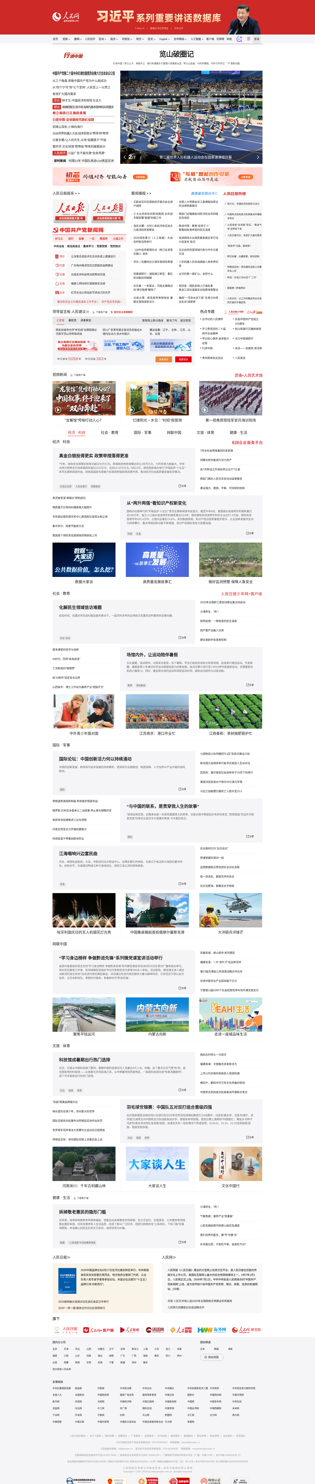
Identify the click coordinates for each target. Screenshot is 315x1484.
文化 (62, 1090)
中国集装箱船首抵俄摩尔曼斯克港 (157, 932)
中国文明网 (238, 1394)
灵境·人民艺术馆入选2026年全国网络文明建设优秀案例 (200, 1301)
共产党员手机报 (111, 301)
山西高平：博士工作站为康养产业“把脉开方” (78, 687)
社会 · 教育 (109, 433)
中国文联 (79, 1421)
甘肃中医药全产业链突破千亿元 (218, 981)
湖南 (111, 1355)
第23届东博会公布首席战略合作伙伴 (221, 971)
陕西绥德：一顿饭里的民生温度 (218, 621)
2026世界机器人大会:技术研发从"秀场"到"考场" (80, 133)
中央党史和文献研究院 (243, 1388)
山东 (77, 1355)
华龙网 (78, 1415)
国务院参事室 (149, 1394)
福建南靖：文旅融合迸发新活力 (218, 1064)
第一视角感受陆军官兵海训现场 (230, 420)
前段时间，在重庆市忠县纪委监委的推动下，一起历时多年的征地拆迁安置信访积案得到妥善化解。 (117, 615)
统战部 (78, 1388)
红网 (122, 1415)
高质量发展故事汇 (157, 582)
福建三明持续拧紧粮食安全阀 (88, 283)
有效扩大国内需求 (64, 94)
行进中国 (207, 348)
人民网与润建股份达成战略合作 (186, 1307)
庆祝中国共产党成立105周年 (247, 321)
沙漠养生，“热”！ (210, 611)
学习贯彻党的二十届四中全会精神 (214, 331)
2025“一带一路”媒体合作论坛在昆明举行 (81, 1308)
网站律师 (214, 1436)
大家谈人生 (157, 1186)
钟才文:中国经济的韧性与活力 (81, 100)
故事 (81, 238)
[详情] (176, 1289)
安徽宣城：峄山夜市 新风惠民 (217, 952)
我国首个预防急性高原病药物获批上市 (74, 535)
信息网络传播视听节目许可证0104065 (86, 1461)
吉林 (122, 1349)
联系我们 (240, 1436)
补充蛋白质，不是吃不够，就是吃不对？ (223, 1244)
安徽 (179, 1349)
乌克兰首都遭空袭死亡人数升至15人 (221, 791)
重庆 (156, 1355)
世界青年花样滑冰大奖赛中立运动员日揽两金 (78, 1130)
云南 (157, 333)
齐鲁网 (100, 1415)
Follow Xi (140, 28)
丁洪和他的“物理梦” (63, 668)
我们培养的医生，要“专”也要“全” (219, 1235)
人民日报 (59, 1257)
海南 (145, 1355)
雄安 (145, 1362)
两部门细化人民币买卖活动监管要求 (221, 478)
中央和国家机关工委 (197, 1388)
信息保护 (227, 1436)
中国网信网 (215, 1394)
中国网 (190, 1401)
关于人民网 (95, 1436)
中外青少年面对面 (84, 733)
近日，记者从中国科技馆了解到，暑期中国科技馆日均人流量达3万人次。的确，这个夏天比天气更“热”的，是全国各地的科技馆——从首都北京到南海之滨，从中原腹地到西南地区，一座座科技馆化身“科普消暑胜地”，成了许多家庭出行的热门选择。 (122, 1072)
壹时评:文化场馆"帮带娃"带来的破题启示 (78, 146)
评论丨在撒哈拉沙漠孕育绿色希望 (153, 261)
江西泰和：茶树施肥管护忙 (230, 733)
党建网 (190, 1421)
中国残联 (57, 1421)
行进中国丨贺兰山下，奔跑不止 (129, 63)
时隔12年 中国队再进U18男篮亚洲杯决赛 (69, 161)
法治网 (78, 1408)
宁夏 (111, 1362)
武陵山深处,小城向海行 (67, 127)
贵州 (179, 1355)
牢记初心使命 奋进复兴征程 (215, 341)
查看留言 (163, 359)
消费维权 (95, 486)
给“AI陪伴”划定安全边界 (66, 677)
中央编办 (169, 1388)
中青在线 (237, 1401)
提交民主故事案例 (123, 312)
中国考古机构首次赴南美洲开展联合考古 (244, 216)
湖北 (100, 1355)
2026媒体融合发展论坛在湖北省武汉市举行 (83, 1301)
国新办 (190, 1394)
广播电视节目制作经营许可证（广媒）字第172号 (187, 1455)
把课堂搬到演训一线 (212, 857)
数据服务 (188, 1436)
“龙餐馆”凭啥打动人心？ (84, 420)
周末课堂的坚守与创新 (65, 649)
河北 (77, 1349)
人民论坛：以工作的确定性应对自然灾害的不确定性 (244, 300)
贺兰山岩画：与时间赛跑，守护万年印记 (204, 63)
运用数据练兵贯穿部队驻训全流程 (220, 867)
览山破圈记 (176, 54)
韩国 (216, 1349)
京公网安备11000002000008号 (232, 1461)
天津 (66, 1349)
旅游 (71, 1090)
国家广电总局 (127, 1394)
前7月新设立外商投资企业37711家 (220, 469)
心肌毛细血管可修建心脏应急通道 (220, 1225)
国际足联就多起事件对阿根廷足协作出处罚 (77, 1120)
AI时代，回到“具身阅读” (66, 659)
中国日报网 (148, 1401)
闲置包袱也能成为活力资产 (216, 460)
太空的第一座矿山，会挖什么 (196, 273)
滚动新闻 (140, 685)
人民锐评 (90, 39)
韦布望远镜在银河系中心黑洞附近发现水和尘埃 (80, 516)
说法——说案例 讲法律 (248, 348)
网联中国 (174, 433)
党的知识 (115, 246)
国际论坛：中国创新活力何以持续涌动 (95, 759)
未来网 (235, 1408)
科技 (130, 533)
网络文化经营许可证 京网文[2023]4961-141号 (131, 1461)
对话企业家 (66, 486)
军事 (66, 745)
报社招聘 (109, 1436)
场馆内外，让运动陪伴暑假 (152, 655)
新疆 (122, 1362)
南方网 (235, 1415)
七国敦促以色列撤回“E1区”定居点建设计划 (225, 753)
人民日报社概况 (78, 1436)
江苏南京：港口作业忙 (157, 733)
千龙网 (55, 1415)
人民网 (167, 1257)
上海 (145, 1349)
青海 (100, 1362)
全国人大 (57, 1394)
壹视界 (104, 238)
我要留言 (183, 359)
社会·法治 (65, 638)
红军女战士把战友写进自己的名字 (90, 292)
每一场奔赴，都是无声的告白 (217, 876)
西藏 (66, 1362)
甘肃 (88, 1362)
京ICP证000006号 (204, 1461)
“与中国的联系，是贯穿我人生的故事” (163, 806)
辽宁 (111, 1349)
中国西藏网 (215, 1408)
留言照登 (185, 320)
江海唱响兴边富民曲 (78, 853)
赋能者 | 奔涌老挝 (236, 288)
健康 (62, 1242)
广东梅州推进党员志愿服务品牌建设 (92, 265)
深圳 (134, 1362)
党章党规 (102, 246)
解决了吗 (172, 320)
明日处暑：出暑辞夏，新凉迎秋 (243, 256)
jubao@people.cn (190, 1442)
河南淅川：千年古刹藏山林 (84, 1186)
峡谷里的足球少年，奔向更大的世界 (73, 1111)
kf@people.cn (125, 1448)
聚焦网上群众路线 (152, 320)
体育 (79, 1090)
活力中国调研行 (244, 338)
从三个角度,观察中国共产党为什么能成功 (79, 80)
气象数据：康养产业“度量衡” (216, 1216)
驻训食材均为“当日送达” (214, 848)
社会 (56, 593)
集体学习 (88, 246)
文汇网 (190, 1415)
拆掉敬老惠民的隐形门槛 (82, 1212)
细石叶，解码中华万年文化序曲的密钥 (222, 1082)
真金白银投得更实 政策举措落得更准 (93, 456)
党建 (62, 265)
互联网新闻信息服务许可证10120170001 (96, 1455)
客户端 (210, 39)
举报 (229, 39)
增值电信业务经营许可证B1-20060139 (139, 1455)
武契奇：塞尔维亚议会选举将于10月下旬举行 (226, 772)
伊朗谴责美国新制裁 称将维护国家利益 (75, 801)
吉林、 (175, 329)
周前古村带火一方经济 (213, 1054)
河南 (88, 1355)
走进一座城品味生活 (230, 1034)
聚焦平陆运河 (84, 1034)
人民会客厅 (81, 486)
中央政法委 (125, 1388)
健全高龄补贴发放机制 (213, 639)
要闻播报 (138, 193)
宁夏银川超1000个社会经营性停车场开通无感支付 (229, 990)
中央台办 (147, 1388)
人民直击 (240, 358)
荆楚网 (168, 1415)
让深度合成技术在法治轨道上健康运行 (93, 256)
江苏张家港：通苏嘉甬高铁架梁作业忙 (195, 157)
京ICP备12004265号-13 (228, 1455)
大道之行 (118, 238)
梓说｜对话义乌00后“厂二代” (242, 277)
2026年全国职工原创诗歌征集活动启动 (222, 602)
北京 (54, 1349)
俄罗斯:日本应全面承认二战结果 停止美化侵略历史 (82, 810)
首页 (55, 39)
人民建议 (78, 312)
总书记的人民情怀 (212, 319)
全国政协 (79, 1394)
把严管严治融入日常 (212, 630)
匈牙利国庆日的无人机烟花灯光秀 (84, 932)
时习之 (59, 238)
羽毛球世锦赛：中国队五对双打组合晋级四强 (169, 1107)
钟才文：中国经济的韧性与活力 (243, 203)
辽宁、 (167, 329)
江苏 (156, 1349)
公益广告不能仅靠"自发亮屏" (86, 153)
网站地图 (213, 1357)
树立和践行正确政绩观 (248, 328)
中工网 (100, 1408)
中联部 (100, 1388)
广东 (122, 1355)
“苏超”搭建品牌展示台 (65, 1102)
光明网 (100, 1401)
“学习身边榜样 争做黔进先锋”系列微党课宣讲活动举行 (111, 958)
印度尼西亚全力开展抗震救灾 (69, 829)
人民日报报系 (63, 193)
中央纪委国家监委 (61, 1388)
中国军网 (169, 1408)
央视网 (78, 1401)
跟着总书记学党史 (159, 28)
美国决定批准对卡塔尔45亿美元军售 (221, 782)
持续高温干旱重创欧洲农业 (68, 838)
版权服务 (175, 1436)
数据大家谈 (84, 582)
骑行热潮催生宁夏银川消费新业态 (164, 63)
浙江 (168, 1349)
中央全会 (59, 246)
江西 (66, 1355)
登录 (256, 39)
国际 (56, 745)
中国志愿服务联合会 (152, 1421)
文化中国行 (231, 1186)
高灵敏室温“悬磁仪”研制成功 (69, 498)
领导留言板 (61, 312)
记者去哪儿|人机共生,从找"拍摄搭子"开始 (79, 140)
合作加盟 (162, 1436)
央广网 (123, 1408)
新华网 (55, 1401)
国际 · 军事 (142, 433)
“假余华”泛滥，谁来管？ (239, 246)
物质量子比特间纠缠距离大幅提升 (72, 507)
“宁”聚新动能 (233, 63)
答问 (192, 241)
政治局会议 (73, 246)
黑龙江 (135, 1349)
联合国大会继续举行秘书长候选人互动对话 (225, 763)
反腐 (62, 283)
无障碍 (220, 39)
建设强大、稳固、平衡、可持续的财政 (222, 488)
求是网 (55, 1408)
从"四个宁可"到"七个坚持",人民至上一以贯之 (81, 87)
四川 (168, 1355)
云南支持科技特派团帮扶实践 (88, 274)
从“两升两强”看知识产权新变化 (156, 503)
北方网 (213, 1415)
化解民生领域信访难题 (80, 607)
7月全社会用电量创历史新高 (216, 450)
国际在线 (147, 1408)
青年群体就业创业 (212, 358)
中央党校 (214, 1388)
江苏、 (183, 329)
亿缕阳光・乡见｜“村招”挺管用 (157, 420)
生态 (138, 533)
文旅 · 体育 (205, 433)
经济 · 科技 (76, 433)
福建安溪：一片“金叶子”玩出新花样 (220, 962)
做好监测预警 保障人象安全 (231, 582)
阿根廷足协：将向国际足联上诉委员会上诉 (244, 269)
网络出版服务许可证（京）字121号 (175, 1461)
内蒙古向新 (157, 1034)
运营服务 (149, 1436)
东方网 (168, 1421)
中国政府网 (103, 1394)
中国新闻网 (170, 1401)
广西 (134, 1355)
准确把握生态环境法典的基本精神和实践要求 (88, 107)
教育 (66, 593)
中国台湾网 (193, 1408)
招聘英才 (122, 1436)
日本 (202, 1349)
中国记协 (169, 1394)
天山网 (145, 1415)
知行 (71, 238)
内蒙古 (101, 1349)
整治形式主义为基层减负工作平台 (77, 301)
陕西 (77, 1362)
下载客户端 (101, 312)
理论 (62, 256)
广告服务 (135, 1436)
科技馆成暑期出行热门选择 (84, 1060)
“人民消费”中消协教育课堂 (82, 1242)
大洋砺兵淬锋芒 (230, 932)
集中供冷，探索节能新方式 (68, 526)
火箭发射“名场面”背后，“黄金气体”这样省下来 (244, 226)
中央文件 (178, 28)
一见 (91, 238)
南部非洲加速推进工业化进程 (69, 819)
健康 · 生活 (238, 433)
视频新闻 (59, 375)
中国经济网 (125, 1401)
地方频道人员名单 (61, 1369)
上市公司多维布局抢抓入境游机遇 (220, 1073)
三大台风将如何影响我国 (148, 213)
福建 (54, 1355)
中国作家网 (103, 1421)
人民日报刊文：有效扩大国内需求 (244, 235)
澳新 (230, 1349)
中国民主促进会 (128, 1421)
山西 (88, 1349)
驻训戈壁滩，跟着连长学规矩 (217, 886)
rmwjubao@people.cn (203, 1448)
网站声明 (201, 1436)
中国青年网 (215, 1401)
